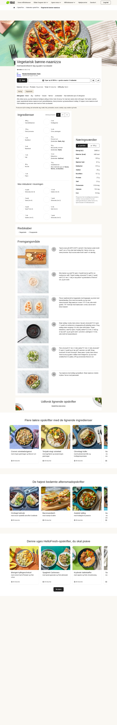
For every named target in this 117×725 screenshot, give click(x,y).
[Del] (98, 80)
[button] (43, 115)
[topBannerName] (58, 15)
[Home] (14, 7)
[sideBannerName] (87, 122)
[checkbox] (17, 69)
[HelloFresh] (10, 2)
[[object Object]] (93, 80)
